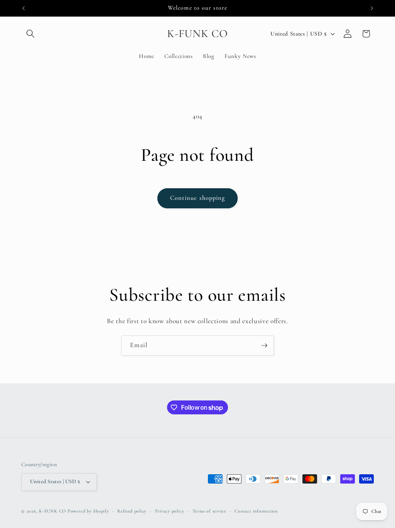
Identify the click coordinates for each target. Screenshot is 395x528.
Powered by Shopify (88, 511)
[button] (30, 33)
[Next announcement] (371, 8)
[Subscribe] (264, 346)
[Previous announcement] (23, 8)
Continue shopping (197, 198)
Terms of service (209, 511)
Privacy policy (169, 511)
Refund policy (132, 511)
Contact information (256, 511)
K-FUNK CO (52, 511)
